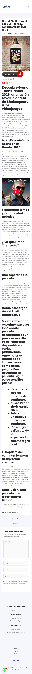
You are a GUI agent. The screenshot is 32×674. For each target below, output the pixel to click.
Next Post (16, 523)
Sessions (16, 653)
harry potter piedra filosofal (10, 512)
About (16, 651)
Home (16, 648)
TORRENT (16, 33)
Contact (16, 656)
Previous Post (16, 519)
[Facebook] (18, 660)
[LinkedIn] (14, 660)
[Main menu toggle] (28, 6)
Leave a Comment (7, 33)
